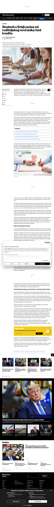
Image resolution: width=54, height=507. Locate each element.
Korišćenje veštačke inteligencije (32, 488)
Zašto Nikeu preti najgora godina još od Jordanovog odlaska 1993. (20, 370)
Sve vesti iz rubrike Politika (6, 376)
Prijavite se (39, 333)
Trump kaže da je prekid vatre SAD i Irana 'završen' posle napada (46, 434)
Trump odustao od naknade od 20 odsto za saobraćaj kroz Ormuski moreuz (20, 435)
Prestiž (25, 18)
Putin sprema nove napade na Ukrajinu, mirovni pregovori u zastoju (7, 370)
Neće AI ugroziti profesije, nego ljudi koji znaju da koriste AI (26, 133)
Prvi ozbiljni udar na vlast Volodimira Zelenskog (33, 464)
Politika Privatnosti (30, 482)
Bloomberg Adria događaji (19, 483)
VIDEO (4, 18)
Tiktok (40, 488)
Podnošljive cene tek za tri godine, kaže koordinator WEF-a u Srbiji (27, 139)
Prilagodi (26, 263)
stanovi (38, 351)
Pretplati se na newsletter (45, 476)
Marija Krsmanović (10, 37)
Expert (41, 18)
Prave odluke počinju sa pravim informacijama (25, 330)
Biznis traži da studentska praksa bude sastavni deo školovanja (27, 136)
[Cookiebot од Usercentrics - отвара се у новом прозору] (45, 243)
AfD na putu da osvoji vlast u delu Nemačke (7, 464)
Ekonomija (9, 18)
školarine (42, 351)
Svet (3, 367)
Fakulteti (22, 351)
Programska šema (18, 482)
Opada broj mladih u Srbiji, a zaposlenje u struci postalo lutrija (26, 131)
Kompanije (17, 367)
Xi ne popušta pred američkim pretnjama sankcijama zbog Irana (37, 446)
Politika (17, 18)
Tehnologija (30, 18)
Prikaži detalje (45, 260)
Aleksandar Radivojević (30, 351)
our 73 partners (9, 248)
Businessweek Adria (36, 19)
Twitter (40, 485)
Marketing (29, 486)
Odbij (12, 263)
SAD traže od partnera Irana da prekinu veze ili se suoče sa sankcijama (20, 464)
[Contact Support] (52, 355)
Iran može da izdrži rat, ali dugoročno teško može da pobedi (7, 434)
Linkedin (40, 486)
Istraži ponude (37, 501)
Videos (16, 480)
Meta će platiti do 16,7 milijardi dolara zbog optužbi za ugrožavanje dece (33, 371)
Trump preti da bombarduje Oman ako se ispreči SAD (23, 420)
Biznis (13, 18)
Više (45, 18)
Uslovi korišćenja (30, 480)
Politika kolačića (30, 485)
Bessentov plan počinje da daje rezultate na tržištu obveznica (45, 370)
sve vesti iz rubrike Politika (6, 470)
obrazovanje (17, 351)
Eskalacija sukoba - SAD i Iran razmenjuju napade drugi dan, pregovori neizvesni (33, 435)
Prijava (43, 15)
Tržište (21, 18)
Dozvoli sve (42, 263)
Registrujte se (16, 501)
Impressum (29, 483)
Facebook (41, 482)
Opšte (26, 444)
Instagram (41, 483)
